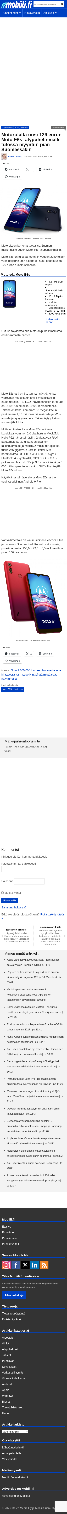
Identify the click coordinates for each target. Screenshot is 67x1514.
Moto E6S (7, 689)
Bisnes (6, 1401)
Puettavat (8, 1360)
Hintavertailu (32, 12)
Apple (5, 1390)
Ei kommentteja (58, 128)
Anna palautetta (11, 1453)
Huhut (5, 1413)
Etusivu (6, 1226)
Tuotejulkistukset (21, 128)
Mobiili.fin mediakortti (15, 1477)
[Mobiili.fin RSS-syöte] (44, 1265)
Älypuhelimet (7, 128)
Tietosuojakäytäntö (13, 1313)
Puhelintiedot (10, 12)
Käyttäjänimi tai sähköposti (18, 863)
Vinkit (5, 1343)
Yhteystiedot (9, 1459)
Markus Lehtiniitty (15, 156)
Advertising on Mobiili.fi (16, 1495)
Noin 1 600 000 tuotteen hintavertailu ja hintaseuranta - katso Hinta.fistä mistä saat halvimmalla (31, 674)
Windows (7, 1395)
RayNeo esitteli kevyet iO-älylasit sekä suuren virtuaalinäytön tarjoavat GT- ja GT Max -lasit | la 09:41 (34, 977)
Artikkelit (49, 12)
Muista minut (12, 892)
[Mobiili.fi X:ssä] (25, 1265)
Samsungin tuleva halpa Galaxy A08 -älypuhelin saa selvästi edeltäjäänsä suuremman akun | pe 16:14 (33, 1066)
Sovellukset (9, 1366)
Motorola (18, 689)
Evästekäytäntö (11, 1319)
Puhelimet (8, 1232)
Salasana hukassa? (13, 907)
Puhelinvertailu (11, 1244)
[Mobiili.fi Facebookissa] (16, 1265)
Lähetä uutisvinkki (13, 1447)
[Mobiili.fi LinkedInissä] (34, 1265)
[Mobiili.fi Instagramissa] (6, 1265)
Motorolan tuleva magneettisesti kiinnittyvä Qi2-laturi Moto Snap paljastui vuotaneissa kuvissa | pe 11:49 (35, 1096)
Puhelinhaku (10, 1238)
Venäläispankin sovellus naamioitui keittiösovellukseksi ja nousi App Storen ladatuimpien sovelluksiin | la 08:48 (29, 994)
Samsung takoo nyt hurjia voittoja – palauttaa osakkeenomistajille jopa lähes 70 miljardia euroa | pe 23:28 (35, 1012)
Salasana (7, 881)
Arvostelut (8, 1337)
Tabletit (6, 1355)
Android (7, 1384)
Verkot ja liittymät (12, 1372)
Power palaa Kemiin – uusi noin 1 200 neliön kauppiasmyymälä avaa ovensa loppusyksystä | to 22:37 (34, 1180)
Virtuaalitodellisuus (13, 1378)
